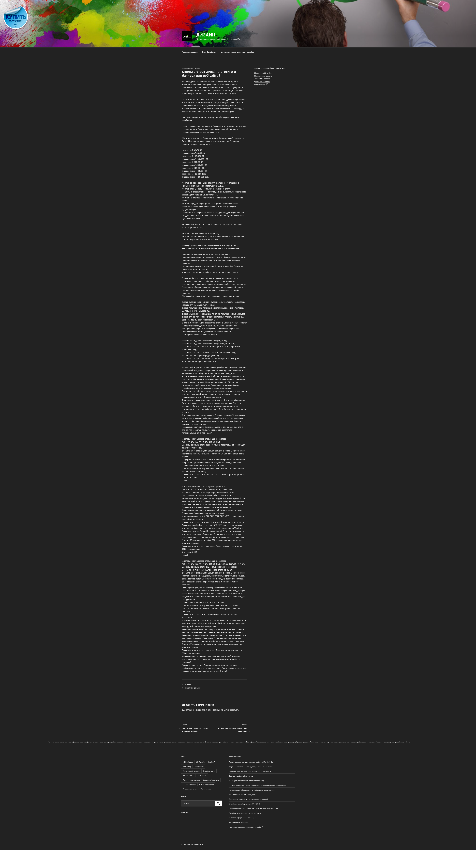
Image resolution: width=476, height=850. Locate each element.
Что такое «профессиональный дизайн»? (246, 827)
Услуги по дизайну (192, 688)
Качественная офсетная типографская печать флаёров (251, 790)
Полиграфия (202, 775)
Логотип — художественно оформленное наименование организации (257, 785)
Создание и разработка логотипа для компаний (248, 799)
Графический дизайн (191, 771)
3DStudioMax (188, 762)
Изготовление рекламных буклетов (243, 794)
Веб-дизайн (199, 766)
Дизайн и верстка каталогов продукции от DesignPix (250, 771)
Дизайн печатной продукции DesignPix (244, 803)
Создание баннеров (211, 780)
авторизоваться (230, 709)
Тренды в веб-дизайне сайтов (241, 776)
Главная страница (189, 52)
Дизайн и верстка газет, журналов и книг (245, 813)
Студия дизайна (189, 784)
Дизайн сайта (188, 775)
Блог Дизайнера (209, 52)
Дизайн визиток (209, 771)
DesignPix (212, 762)
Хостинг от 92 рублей (263, 73)
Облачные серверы (263, 78)
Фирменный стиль (190, 788)
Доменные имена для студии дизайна (237, 52)
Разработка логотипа (191, 780)
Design (197, 68)
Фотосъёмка (206, 788)
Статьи (188, 684)
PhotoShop (187, 766)
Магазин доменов (262, 81)
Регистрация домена (263, 76)
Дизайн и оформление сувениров (242, 817)
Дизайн (205, 34)
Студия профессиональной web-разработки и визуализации (253, 808)
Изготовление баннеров (238, 822)
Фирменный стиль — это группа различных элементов (251, 766)
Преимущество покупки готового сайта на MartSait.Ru (251, 762)
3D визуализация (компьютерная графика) (246, 780)
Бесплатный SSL (262, 84)
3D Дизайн (200, 762)
